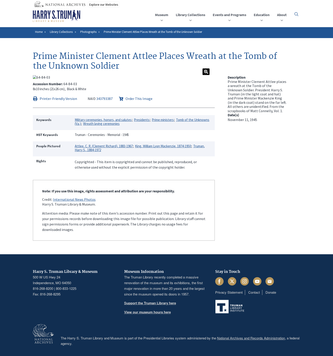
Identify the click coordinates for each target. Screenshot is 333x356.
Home (39, 32)
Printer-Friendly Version (58, 98)
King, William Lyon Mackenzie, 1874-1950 (163, 146)
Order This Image (138, 98)
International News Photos (74, 199)
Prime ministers (163, 120)
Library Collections (61, 32)
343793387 (104, 98)
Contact (254, 292)
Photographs (88, 32)
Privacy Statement (229, 292)
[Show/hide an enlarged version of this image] (206, 71)
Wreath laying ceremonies (101, 123)
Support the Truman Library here (150, 302)
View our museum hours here (147, 312)
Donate (270, 292)
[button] (296, 14)
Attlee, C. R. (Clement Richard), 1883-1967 (104, 146)
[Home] (56, 16)
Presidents (142, 120)
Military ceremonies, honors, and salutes (103, 120)
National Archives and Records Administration (251, 338)
